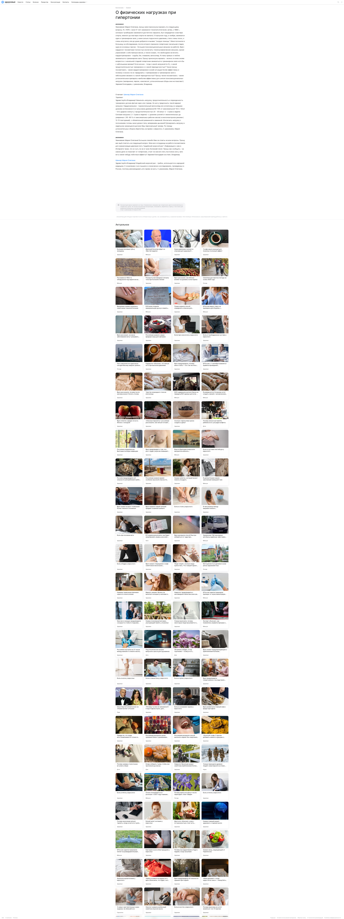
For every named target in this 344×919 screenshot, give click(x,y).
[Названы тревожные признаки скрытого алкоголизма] (129, 586)
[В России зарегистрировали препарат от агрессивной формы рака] (215, 586)
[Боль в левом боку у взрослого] (157, 672)
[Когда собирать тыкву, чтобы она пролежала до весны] (157, 758)
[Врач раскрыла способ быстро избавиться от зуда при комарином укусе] (186, 529)
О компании (8, 917)
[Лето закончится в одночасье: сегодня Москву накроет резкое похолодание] (129, 357)
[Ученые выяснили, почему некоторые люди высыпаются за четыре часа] (186, 614)
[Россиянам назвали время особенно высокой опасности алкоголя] (157, 471)
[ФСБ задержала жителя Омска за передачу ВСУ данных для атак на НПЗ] (186, 386)
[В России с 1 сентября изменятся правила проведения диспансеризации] (215, 357)
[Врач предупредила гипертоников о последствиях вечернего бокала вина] (215, 672)
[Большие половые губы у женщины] (129, 243)
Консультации (119, 7)
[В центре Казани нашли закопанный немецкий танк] (215, 471)
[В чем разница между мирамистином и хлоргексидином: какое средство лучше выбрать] (215, 500)
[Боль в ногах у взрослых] (129, 672)
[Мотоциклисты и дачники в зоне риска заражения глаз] (215, 557)
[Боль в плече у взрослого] (215, 786)
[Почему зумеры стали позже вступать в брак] (129, 758)
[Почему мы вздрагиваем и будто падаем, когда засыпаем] (186, 843)
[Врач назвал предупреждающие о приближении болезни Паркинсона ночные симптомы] (215, 643)
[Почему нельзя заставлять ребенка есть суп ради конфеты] (215, 414)
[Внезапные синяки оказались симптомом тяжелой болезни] (129, 300)
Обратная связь (302, 917)
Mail (3, 917)
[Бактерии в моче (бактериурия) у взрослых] (157, 843)
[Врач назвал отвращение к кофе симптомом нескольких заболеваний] (157, 557)
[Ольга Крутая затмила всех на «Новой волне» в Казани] (129, 700)
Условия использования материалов (286, 917)
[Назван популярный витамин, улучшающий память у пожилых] (157, 614)
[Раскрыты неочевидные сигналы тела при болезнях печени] (157, 271)
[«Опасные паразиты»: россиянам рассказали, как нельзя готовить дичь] (157, 414)
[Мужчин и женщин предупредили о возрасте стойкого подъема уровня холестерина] (129, 614)
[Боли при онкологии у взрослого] (186, 328)
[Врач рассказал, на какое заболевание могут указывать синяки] (129, 328)
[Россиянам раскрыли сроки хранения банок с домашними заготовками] (157, 729)
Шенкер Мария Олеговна (133, 94)
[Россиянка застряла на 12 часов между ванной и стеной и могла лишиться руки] (129, 643)
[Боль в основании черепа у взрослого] (186, 700)
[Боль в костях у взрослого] (186, 901)
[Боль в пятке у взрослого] (129, 786)
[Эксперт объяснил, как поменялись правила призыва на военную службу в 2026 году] (215, 614)
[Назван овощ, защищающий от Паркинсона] (215, 843)
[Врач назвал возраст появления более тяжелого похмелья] (129, 500)
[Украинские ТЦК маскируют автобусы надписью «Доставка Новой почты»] (215, 529)
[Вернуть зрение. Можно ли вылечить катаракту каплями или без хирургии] (157, 586)
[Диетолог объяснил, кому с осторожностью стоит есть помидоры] (186, 815)
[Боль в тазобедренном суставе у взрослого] (215, 328)
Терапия (128, 7)
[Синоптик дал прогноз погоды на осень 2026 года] (215, 271)
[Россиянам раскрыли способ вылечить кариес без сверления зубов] (186, 729)
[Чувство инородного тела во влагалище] (157, 386)
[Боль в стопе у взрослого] (186, 500)
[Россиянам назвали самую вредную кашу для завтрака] (157, 328)
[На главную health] (9, 2)
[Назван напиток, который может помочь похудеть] (186, 471)
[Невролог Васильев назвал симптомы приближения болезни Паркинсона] (186, 758)
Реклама (15, 917)
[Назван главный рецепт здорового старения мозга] (215, 815)
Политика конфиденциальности (332, 917)
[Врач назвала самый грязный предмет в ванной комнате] (157, 500)
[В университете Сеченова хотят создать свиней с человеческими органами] (215, 386)
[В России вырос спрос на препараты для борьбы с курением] (215, 300)
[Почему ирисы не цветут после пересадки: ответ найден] (186, 786)
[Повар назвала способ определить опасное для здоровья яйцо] (186, 300)
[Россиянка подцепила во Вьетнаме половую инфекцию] (129, 443)
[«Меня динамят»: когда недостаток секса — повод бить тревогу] (215, 872)
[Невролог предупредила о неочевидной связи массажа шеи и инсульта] (186, 586)
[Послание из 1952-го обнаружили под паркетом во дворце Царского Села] (129, 271)
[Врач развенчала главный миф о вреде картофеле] (215, 700)
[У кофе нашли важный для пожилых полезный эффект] (215, 243)
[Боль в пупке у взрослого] (186, 672)
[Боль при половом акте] (129, 529)
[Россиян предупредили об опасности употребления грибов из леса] (129, 471)
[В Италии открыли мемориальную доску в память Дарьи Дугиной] (157, 300)
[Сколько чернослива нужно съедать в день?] (186, 414)
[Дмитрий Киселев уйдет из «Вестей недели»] (157, 243)
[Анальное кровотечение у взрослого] (129, 872)
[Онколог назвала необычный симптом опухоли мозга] (157, 901)
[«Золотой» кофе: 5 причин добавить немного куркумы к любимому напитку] (215, 729)
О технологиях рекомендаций (315, 917)
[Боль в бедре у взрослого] (129, 557)
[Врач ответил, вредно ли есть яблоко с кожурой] (129, 414)
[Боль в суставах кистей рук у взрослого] (215, 443)
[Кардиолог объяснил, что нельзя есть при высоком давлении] (157, 357)
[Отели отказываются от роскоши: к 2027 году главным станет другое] (157, 786)
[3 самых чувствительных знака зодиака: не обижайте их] (129, 901)
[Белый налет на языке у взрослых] (157, 815)
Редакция (272, 917)
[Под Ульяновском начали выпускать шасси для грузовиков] (157, 643)
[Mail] (2, 2)
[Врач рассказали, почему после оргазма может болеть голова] (129, 386)
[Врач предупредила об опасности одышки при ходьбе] (186, 872)
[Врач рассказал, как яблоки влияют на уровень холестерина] (186, 271)
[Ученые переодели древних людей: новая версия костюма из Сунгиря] (215, 758)
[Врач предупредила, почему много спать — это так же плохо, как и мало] (186, 357)
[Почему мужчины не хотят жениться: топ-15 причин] (215, 901)
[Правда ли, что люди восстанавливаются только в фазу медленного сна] (129, 729)
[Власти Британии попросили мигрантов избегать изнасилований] (186, 443)
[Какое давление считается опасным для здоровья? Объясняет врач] (186, 243)
